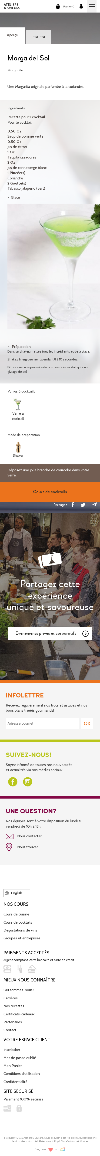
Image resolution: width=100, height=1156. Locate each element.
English (16, 893)
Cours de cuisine (16, 914)
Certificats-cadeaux (19, 1014)
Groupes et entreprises (21, 938)
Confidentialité (15, 1082)
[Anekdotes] (62, 1149)
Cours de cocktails (17, 922)
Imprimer (39, 37)
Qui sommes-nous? (18, 990)
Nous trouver (27, 847)
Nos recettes (13, 1006)
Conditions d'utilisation (21, 1073)
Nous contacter (29, 836)
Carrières (10, 998)
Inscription (11, 1049)
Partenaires (12, 1022)
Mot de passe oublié (19, 1058)
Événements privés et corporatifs (46, 633)
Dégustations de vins (20, 930)
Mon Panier (12, 1066)
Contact (9, 1030)
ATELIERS (12, 6)
